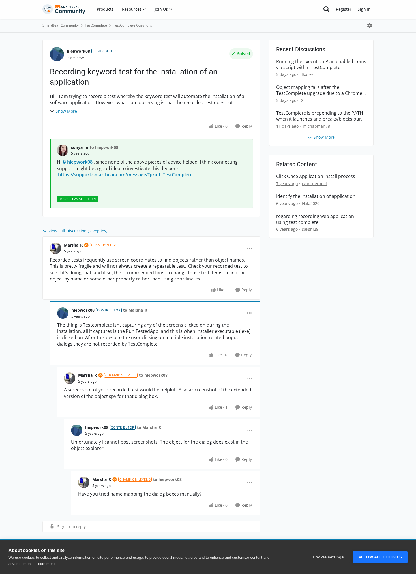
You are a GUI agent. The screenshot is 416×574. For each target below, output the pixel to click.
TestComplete (96, 25)
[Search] (326, 9)
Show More (66, 111)
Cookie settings (328, 557)
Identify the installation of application (315, 196)
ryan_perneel (314, 183)
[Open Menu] (370, 25)
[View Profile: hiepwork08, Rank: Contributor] (57, 54)
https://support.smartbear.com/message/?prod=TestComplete (125, 175)
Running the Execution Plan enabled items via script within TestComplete (321, 64)
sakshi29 (310, 229)
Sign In (364, 9)
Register (343, 9)
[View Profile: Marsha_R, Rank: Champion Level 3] (55, 248)
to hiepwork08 (104, 147)
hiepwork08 (78, 51)
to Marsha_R (135, 310)
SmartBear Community (60, 25)
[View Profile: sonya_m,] (62, 150)
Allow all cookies (380, 557)
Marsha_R (73, 245)
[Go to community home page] (63, 9)
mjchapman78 (316, 126)
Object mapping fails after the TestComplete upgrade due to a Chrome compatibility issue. (319, 90)
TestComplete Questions (132, 25)
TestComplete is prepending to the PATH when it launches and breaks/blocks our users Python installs (319, 116)
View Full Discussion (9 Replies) (77, 231)
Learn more (45, 564)
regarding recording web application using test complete (315, 219)
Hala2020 (310, 203)
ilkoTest (308, 74)
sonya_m (79, 147)
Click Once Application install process (315, 176)
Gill (304, 100)
